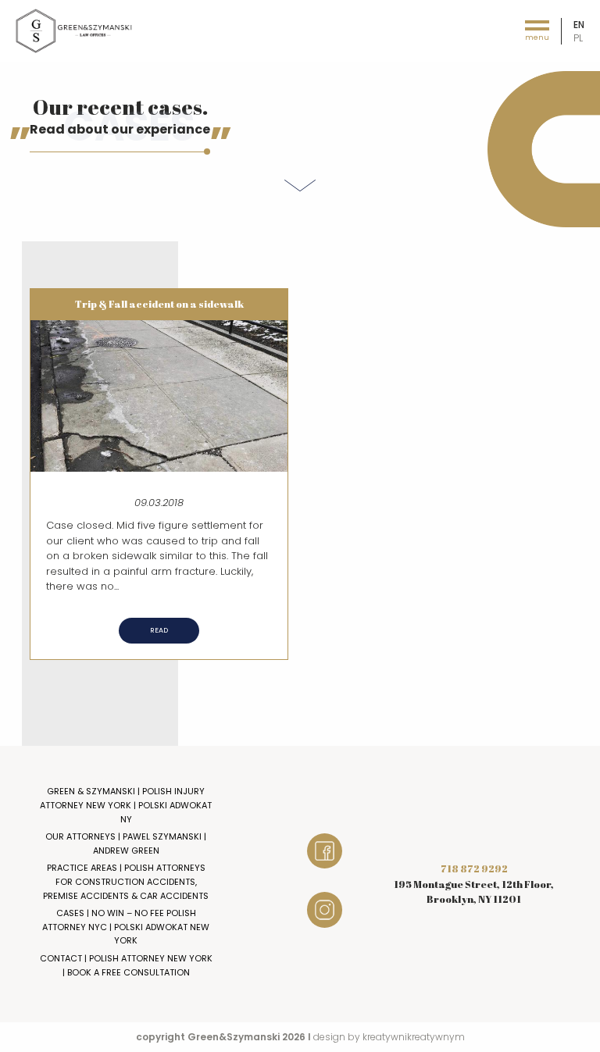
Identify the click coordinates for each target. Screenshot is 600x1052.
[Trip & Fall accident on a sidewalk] (159, 395)
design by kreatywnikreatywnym (389, 1036)
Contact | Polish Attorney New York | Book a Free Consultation (126, 965)
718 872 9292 (474, 868)
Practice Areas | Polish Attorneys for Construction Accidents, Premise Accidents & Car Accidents (126, 881)
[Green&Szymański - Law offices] (74, 30)
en (578, 24)
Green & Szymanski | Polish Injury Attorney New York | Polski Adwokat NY (126, 805)
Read (159, 630)
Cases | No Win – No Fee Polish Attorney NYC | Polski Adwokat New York (125, 927)
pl (578, 38)
